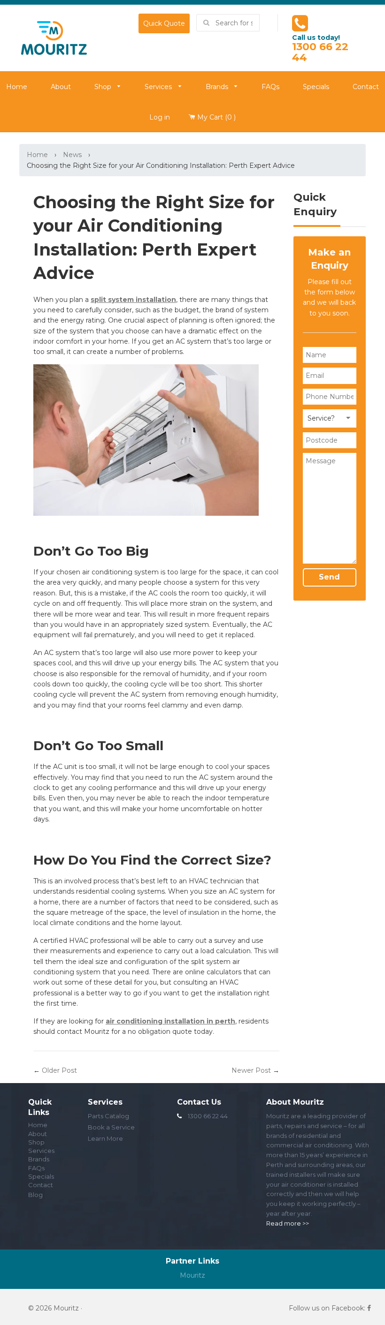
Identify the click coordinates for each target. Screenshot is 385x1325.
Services (159, 87)
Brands (218, 87)
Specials (316, 86)
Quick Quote (164, 23)
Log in (159, 117)
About (61, 86)
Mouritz (192, 1275)
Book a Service (111, 1127)
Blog (35, 1194)
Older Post (59, 1070)
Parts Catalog (108, 1116)
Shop (103, 87)
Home (37, 155)
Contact (40, 1185)
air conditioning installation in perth (170, 1021)
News (72, 155)
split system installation (133, 299)
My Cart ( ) (215, 117)
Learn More (105, 1138)
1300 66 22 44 (320, 52)
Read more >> (287, 1223)
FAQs (270, 86)
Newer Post (251, 1070)
